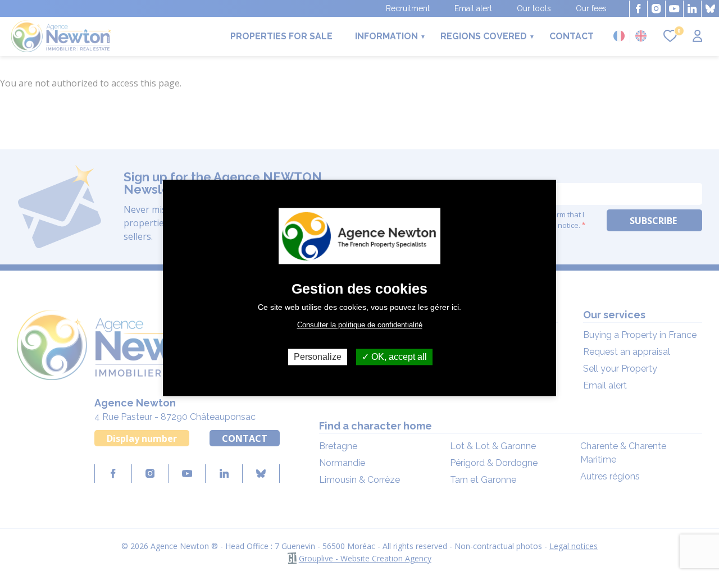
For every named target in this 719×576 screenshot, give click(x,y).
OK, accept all (398, 357)
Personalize (318, 357)
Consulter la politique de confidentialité (359, 325)
